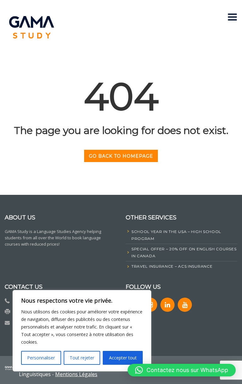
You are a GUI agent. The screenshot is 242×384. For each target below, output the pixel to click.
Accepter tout (123, 358)
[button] (182, 370)
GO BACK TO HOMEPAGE (121, 156)
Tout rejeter (82, 358)
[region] (82, 330)
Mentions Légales (76, 374)
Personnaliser (41, 358)
